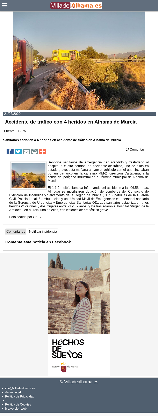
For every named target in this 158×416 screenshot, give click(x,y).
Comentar (137, 149)
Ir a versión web (16, 408)
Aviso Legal (13, 392)
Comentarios (15, 231)
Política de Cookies (18, 404)
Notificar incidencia (43, 231)
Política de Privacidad (19, 396)
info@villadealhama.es (20, 388)
